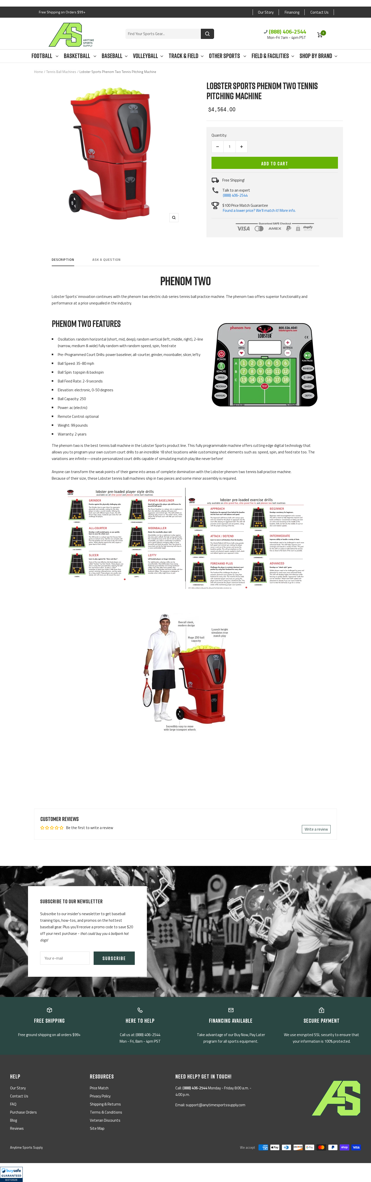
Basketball (77, 56)
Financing (292, 12)
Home (38, 71)
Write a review (316, 829)
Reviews (17, 1128)
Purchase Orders (23, 1112)
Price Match (99, 1088)
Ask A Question (106, 260)
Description (63, 260)
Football (42, 56)
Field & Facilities (270, 56)
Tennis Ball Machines (61, 71)
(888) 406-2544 (287, 31)
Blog (13, 1120)
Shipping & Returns (105, 1104)
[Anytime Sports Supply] (71, 35)
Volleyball (145, 56)
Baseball (112, 56)
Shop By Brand (316, 56)
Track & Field (183, 56)
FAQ (13, 1104)
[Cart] (320, 34)
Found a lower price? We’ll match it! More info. (259, 210)
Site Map (97, 1128)
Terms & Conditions (106, 1112)
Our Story (266, 12)
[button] (11, 1174)
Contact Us (319, 12)
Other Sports (225, 56)
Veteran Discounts (105, 1120)
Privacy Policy (100, 1096)
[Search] (207, 34)
